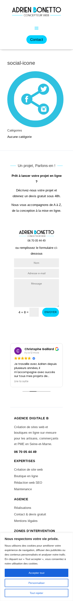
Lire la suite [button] (21, 381)
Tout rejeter (36, 592)
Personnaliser (36, 582)
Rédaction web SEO (28, 482)
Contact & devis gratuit (30, 514)
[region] (36, 567)
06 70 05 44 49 (25, 452)
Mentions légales (26, 521)
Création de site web (28, 469)
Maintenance (23, 489)
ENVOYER (51, 312)
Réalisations (22, 508)
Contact (36, 39)
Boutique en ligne (26, 476)
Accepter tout (36, 572)
